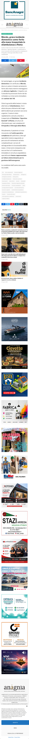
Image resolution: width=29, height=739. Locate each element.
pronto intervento (6, 185)
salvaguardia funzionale (7, 187)
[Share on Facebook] (5, 60)
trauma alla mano (11, 194)
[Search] (27, 24)
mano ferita (11, 181)
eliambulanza (16, 174)
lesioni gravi (5, 181)
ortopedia (23, 181)
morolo (17, 181)
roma (24, 185)
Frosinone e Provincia (7, 33)
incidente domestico (6, 178)
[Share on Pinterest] (21, 60)
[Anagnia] (14, 24)
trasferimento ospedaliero (17, 189)
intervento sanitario (17, 178)
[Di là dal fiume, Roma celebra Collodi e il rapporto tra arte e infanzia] (14, 269)
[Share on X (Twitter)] (13, 60)
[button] (27, 706)
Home (2, 30)
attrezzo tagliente (18, 172)
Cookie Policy (11, 737)
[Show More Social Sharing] (26, 60)
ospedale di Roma (6, 183)
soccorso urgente (6, 189)
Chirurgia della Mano (7, 174)
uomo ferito (18, 196)
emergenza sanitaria (6, 176)
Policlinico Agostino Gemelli (18, 183)
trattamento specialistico (21, 192)
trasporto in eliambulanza (8, 192)
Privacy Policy (17, 737)
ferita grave (15, 176)
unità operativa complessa (8, 196)
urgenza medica (5, 198)
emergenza (23, 174)
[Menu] (2, 24)
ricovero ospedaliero (16, 185)
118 (2, 172)
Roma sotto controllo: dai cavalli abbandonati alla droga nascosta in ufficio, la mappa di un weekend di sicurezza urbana (13, 256)
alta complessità (9, 172)
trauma (3, 194)
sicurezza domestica (19, 187)
